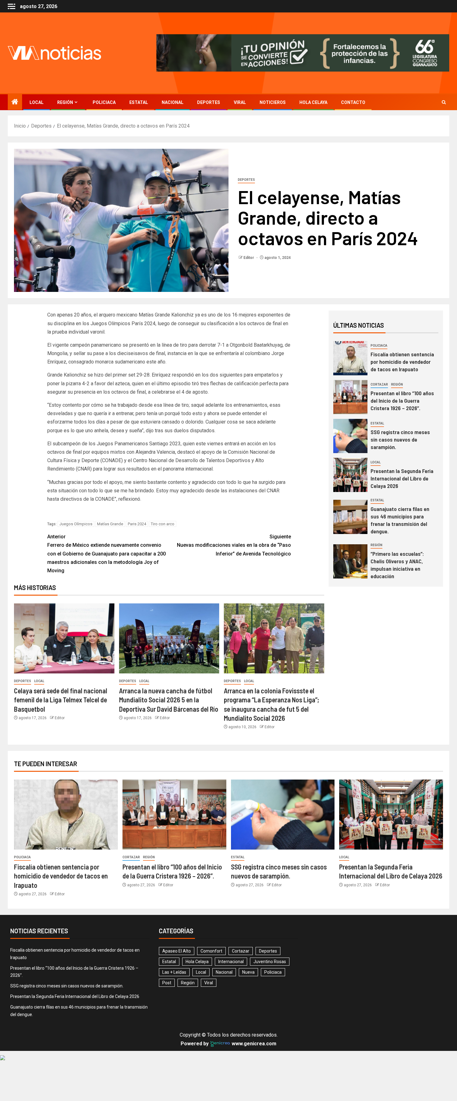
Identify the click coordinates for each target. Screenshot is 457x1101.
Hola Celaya (313, 102)
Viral (240, 102)
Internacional (231, 961)
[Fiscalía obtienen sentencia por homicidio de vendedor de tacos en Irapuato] (350, 358)
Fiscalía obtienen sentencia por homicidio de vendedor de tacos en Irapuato (402, 361)
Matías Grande (110, 524)
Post (166, 982)
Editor (249, 257)
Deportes (208, 102)
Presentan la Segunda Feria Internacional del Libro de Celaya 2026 (402, 478)
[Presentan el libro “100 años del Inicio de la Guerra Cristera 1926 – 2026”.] (350, 397)
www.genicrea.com (253, 1044)
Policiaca (104, 102)
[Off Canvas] (11, 6)
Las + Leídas (174, 972)
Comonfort (211, 951)
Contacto (353, 102)
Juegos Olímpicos (75, 524)
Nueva (248, 972)
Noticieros (273, 102)
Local (37, 102)
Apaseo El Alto (176, 951)
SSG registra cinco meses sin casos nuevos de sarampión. (400, 439)
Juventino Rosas (269, 961)
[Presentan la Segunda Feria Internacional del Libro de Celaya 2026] (350, 475)
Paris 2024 (137, 524)
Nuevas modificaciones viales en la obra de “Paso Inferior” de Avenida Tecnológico (234, 545)
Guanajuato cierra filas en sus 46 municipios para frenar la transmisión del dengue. (400, 520)
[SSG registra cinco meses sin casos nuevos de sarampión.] (350, 436)
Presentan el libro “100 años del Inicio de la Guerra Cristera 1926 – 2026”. (402, 400)
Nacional (172, 102)
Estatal (138, 102)
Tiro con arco (162, 524)
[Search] (444, 102)
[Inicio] (15, 102)
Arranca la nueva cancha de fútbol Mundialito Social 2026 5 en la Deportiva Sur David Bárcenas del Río (168, 699)
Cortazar (379, 384)
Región (65, 102)
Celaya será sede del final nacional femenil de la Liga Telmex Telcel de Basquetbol (60, 699)
